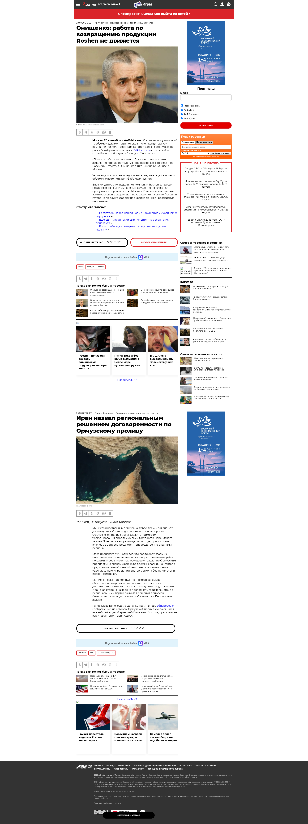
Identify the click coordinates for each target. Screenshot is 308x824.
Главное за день (192, 106)
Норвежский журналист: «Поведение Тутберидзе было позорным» (212, 319)
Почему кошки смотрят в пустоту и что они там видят (210, 287)
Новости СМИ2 (127, 379)
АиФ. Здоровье (191, 114)
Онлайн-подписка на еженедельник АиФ (155, 766)
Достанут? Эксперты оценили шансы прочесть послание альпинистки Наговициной (212, 270)
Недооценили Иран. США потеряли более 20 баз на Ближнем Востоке (103, 678)
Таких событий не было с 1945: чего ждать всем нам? (211, 378)
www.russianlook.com (93, 125)
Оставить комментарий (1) (154, 242)
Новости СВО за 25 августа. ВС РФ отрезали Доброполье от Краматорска (206, 222)
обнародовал (166, 605)
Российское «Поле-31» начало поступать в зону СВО (208, 330)
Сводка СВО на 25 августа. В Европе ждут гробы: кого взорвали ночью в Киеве (206, 171)
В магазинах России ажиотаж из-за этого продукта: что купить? (211, 398)
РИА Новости (142, 150)
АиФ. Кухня (189, 118)
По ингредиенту (204, 142)
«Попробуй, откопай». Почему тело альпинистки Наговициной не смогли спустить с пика (212, 249)
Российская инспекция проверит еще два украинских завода (157, 301)
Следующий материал (128, 815)
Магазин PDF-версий (206, 766)
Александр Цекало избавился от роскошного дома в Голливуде (209, 340)
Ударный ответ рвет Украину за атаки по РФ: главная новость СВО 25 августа (206, 197)
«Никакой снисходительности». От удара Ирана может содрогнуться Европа (157, 678)
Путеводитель (121, 769)
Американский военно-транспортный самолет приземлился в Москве (212, 309)
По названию (188, 142)
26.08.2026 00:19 (84, 413)
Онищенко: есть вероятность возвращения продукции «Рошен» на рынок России (107, 302)
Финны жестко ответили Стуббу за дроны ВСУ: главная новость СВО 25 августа (206, 184)
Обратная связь (102, 769)
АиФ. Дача (189, 110)
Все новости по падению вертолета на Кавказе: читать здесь (212, 388)
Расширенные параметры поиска (206, 156)
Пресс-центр (186, 766)
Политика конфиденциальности (107, 803)
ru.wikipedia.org (84, 506)
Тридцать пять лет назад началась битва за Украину (210, 298)
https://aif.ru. (103, 798)
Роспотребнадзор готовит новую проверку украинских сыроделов (107, 311)
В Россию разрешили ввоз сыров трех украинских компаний (157, 291)
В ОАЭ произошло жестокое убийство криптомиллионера (209, 369)
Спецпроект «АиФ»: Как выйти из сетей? (154, 14)
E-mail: (184, 92)
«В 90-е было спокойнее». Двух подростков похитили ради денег (211, 258)
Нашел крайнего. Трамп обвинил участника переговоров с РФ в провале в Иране (157, 688)
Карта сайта (138, 769)
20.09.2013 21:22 (83, 23)
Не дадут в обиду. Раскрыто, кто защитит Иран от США (106, 687)
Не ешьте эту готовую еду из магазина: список (208, 359)
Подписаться (206, 125)
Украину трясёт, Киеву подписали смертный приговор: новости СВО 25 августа (206, 210)
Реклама (98, 766)
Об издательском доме (118, 766)
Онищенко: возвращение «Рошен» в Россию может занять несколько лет (107, 292)
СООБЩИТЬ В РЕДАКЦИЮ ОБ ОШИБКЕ (165, 769)
